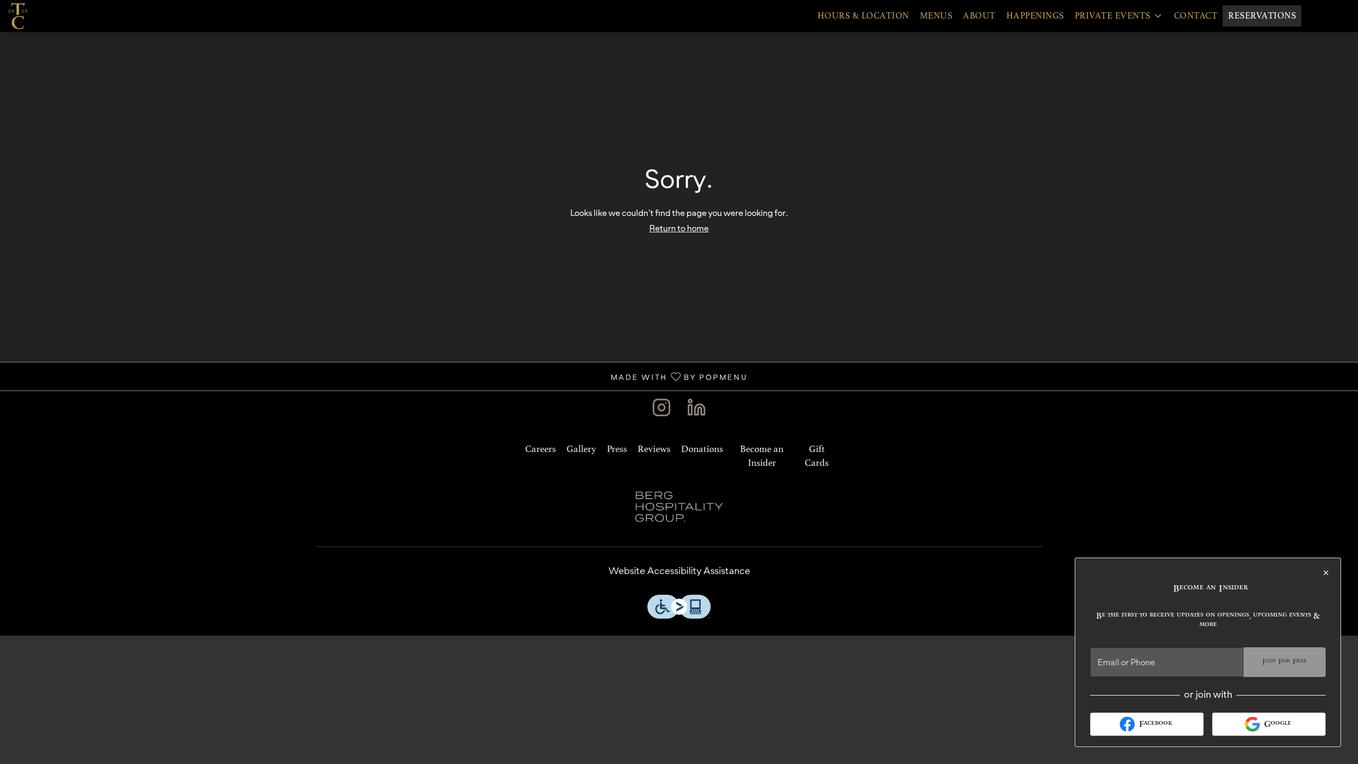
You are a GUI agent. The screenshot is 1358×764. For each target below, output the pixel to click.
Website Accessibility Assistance (679, 570)
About (979, 16)
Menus (936, 16)
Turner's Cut (679, 507)
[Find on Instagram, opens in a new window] (661, 409)
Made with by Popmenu (377, 376)
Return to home (679, 228)
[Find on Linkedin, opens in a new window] (696, 409)
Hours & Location (863, 16)
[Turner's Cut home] (56, 16)
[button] (1119, 16)
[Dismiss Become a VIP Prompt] (1326, 572)
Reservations (1262, 16)
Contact (1196, 16)
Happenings (1035, 16)
